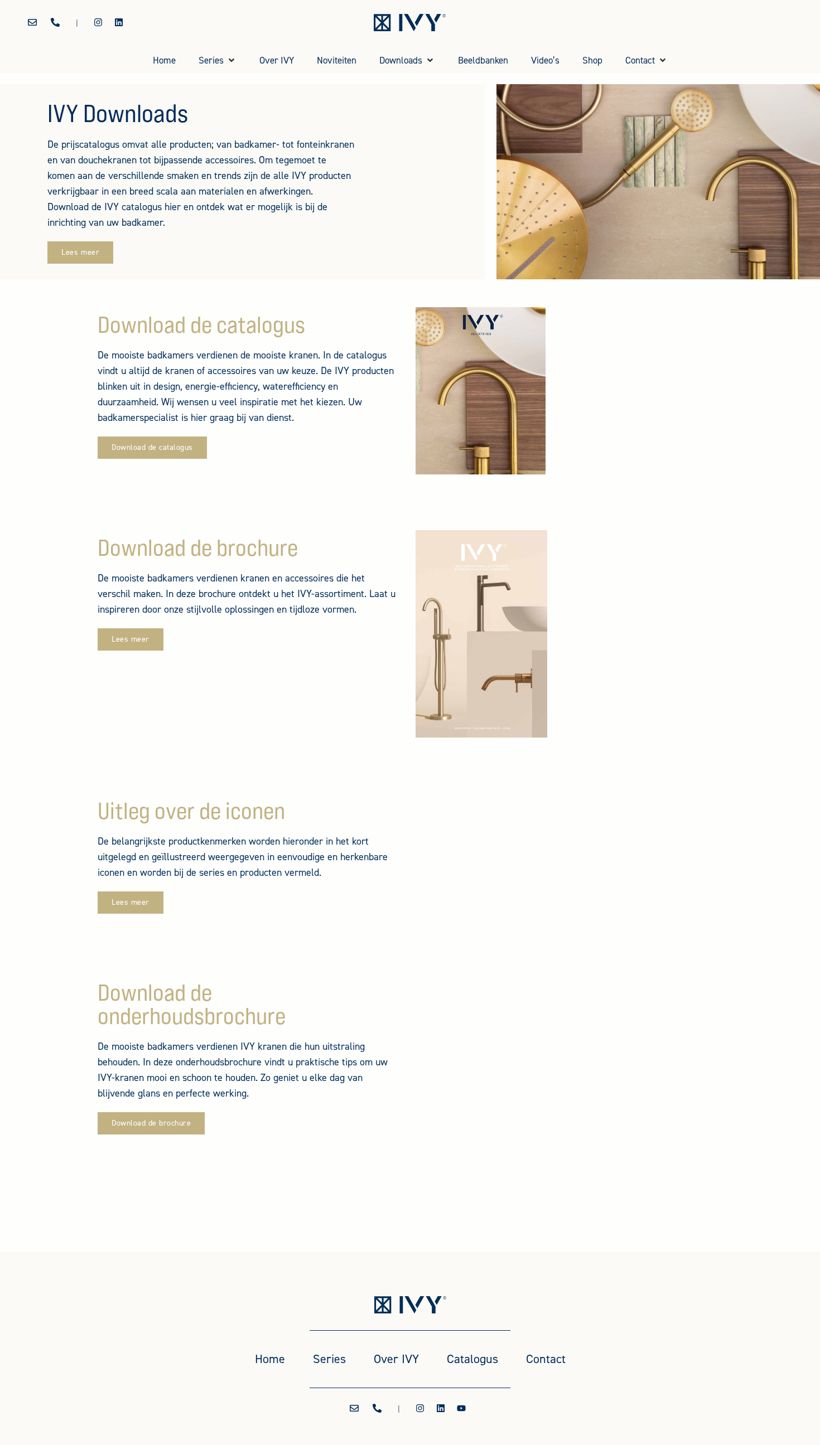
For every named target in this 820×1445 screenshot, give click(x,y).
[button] (217, 61)
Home (270, 1359)
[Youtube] (461, 1408)
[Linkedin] (119, 22)
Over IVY (396, 1359)
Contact (546, 1359)
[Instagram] (98, 22)
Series (329, 1359)
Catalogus (472, 1359)
